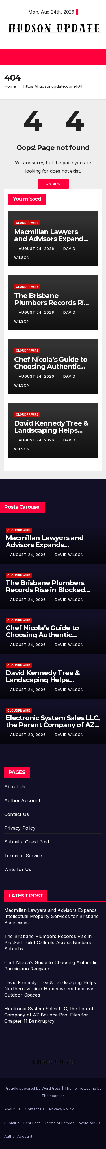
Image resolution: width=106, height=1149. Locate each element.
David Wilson (69, 555)
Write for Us (17, 869)
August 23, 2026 (28, 735)
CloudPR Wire (27, 223)
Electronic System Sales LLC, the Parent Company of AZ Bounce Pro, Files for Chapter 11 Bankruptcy (48, 1015)
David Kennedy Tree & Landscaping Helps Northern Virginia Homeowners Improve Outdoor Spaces (50, 989)
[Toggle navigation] (97, 56)
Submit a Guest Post (26, 842)
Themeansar (53, 1095)
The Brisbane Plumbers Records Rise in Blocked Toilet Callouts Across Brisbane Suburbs (48, 942)
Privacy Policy (20, 828)
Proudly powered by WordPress (33, 1088)
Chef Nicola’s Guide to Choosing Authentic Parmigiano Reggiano (50, 366)
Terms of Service (23, 855)
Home (10, 86)
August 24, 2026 (37, 248)
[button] (51, 57)
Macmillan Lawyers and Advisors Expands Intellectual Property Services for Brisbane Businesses (51, 916)
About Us (14, 786)
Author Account (22, 800)
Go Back (53, 184)
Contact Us (16, 814)
